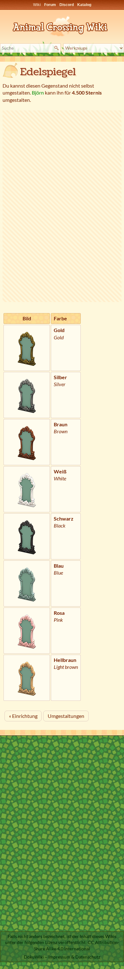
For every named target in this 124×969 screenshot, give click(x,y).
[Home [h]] (62, 25)
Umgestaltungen (66, 716)
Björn (38, 92)
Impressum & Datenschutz (74, 957)
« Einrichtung (23, 716)
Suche (57, 48)
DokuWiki (34, 957)
